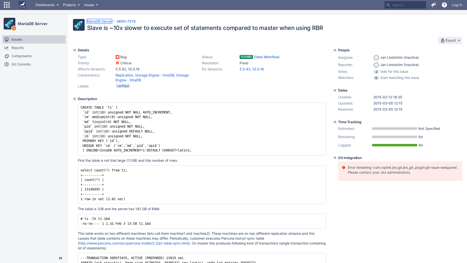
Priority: (84, 63)
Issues (89, 5)
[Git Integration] (335, 158)
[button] (6, 5)
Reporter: (345, 65)
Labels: (83, 86)
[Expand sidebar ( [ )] (60, 258)
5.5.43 (245, 69)
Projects (69, 5)
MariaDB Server (33, 23)
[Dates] (335, 90)
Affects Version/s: (92, 69)
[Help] (444, 5)
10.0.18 (258, 69)
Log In (457, 5)
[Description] (74, 99)
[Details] (74, 50)
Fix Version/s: (212, 69)
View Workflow (266, 57)
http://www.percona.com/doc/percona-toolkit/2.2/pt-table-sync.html (134, 243)
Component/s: (89, 75)
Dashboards (45, 5)
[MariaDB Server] (9, 23)
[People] (335, 50)
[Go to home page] (22, 5)
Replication (124, 75)
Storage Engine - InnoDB (154, 75)
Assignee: (345, 57)
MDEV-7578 (126, 21)
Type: (82, 57)
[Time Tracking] (335, 122)
